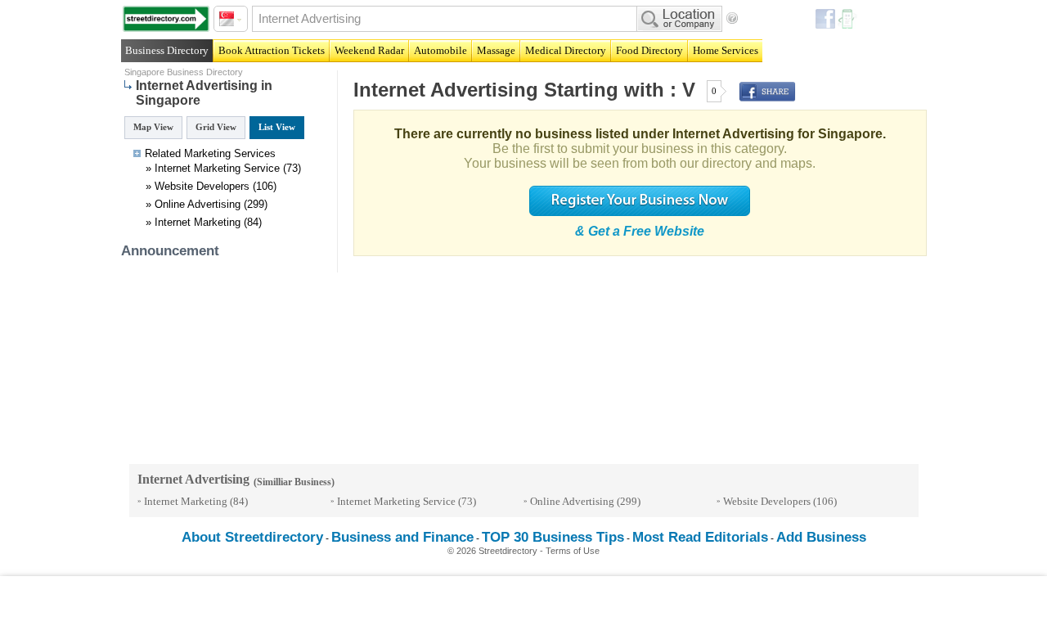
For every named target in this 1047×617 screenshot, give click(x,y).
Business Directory (167, 50)
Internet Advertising (445, 90)
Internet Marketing (197, 222)
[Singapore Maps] (166, 19)
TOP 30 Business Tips (553, 537)
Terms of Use (573, 551)
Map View (153, 127)
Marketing (207, 153)
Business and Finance (402, 537)
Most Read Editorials (700, 537)
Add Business (821, 537)
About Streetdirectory (252, 537)
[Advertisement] (523, 596)
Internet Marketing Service (217, 168)
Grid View (215, 127)
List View (276, 127)
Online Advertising (197, 204)
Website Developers (202, 186)
